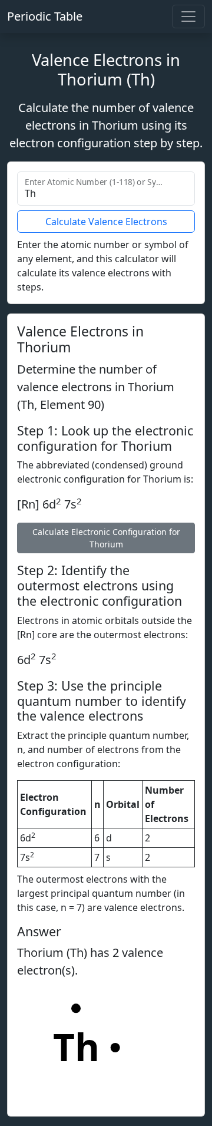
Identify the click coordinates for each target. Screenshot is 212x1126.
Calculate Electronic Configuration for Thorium (106, 538)
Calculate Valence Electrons (106, 221)
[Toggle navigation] (188, 16)
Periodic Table (44, 16)
